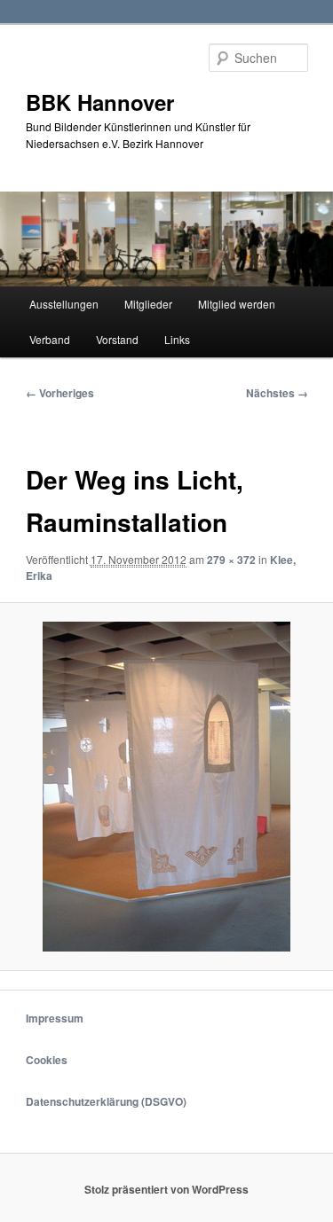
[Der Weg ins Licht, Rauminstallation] (166, 787)
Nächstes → (277, 393)
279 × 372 (231, 560)
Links (177, 339)
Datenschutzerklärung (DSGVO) (106, 1101)
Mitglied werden (236, 303)
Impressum (54, 1018)
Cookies (46, 1060)
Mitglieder (148, 303)
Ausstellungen (64, 303)
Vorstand (117, 339)
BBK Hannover (100, 102)
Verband (49, 339)
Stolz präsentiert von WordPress (166, 1189)
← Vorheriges (60, 393)
